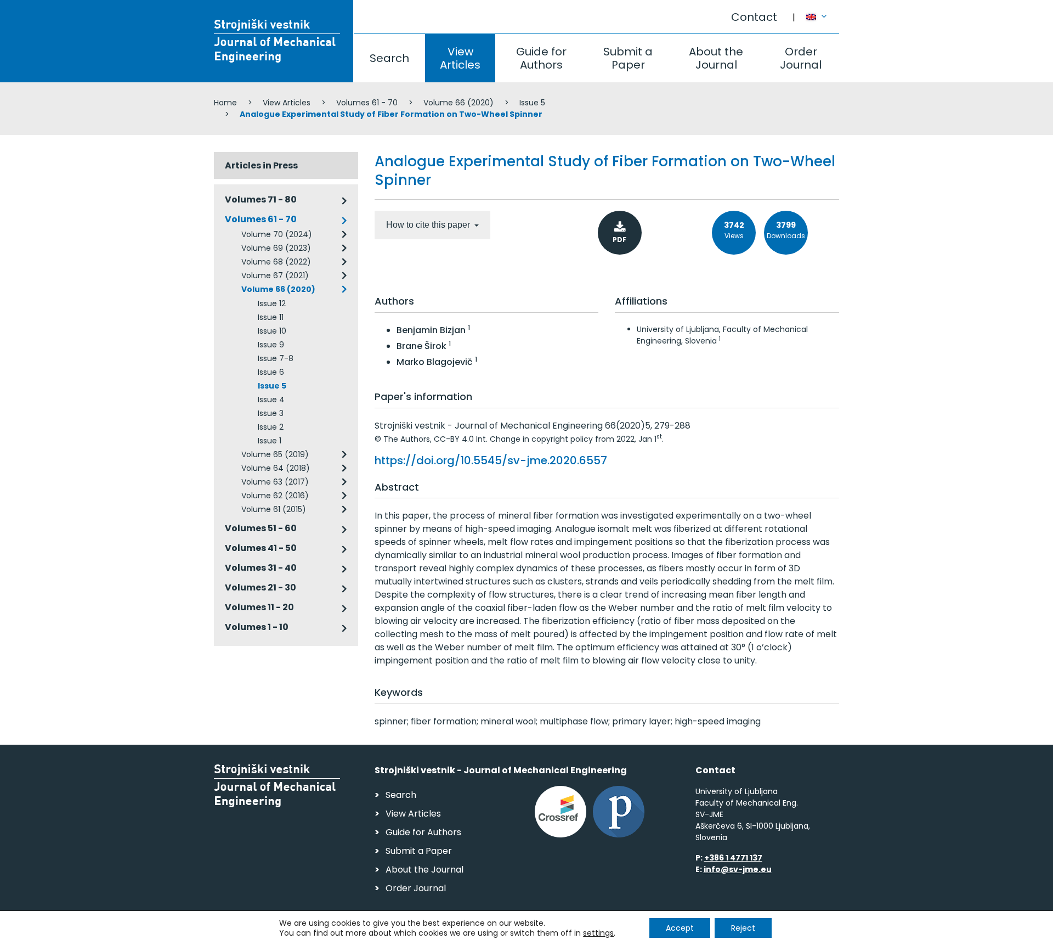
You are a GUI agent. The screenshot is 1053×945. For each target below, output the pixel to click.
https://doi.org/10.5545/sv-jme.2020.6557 (491, 460)
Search (389, 58)
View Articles (460, 58)
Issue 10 (272, 330)
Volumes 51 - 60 (261, 528)
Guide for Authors (541, 58)
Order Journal (801, 58)
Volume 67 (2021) (275, 275)
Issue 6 (271, 372)
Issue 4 (271, 399)
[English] (822, 11)
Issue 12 (272, 303)
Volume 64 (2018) (275, 468)
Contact (754, 17)
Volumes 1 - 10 (256, 627)
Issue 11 (271, 317)
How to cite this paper (429, 224)
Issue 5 (532, 102)
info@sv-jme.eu (738, 869)
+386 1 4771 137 (733, 857)
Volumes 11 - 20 (259, 607)
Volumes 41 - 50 (261, 548)
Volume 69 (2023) (276, 248)
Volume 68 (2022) (276, 261)
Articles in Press (261, 165)
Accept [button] (680, 928)
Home (225, 102)
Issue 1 (269, 440)
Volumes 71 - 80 (261, 199)
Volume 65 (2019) (275, 454)
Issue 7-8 (275, 358)
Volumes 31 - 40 (261, 567)
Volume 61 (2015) (273, 509)
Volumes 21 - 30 (260, 587)
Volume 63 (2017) (275, 481)
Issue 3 (271, 413)
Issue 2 (271, 426)
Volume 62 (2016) (275, 495)
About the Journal (716, 58)
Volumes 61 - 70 (367, 102)
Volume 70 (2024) (276, 234)
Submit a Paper (628, 58)
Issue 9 (271, 344)
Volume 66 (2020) (458, 102)
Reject (743, 928)
